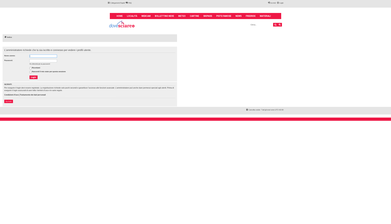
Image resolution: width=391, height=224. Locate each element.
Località (132, 16)
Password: (8, 60)
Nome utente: (9, 56)
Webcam (146, 16)
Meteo (182, 16)
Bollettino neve (164, 16)
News (238, 16)
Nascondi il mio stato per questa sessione (48, 72)
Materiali (265, 16)
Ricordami (35, 68)
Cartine (194, 16)
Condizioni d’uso (11, 95)
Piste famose (223, 16)
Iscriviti (9, 101)
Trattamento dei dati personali (33, 95)
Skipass (207, 16)
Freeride (251, 16)
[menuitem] (129, 3)
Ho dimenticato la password (39, 64)
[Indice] (122, 24)
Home (120, 16)
